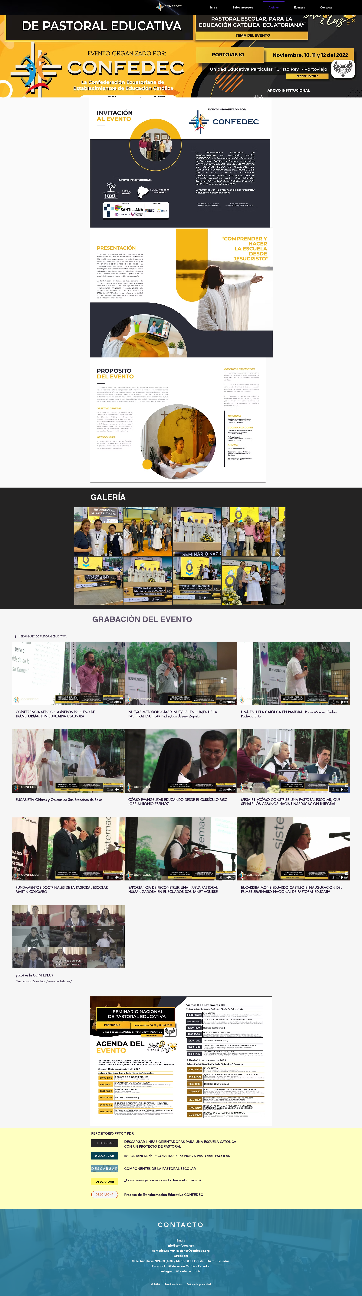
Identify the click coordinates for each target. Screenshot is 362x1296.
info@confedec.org (180, 1245)
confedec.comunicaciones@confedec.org (181, 1250)
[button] (41, 636)
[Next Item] (279, 556)
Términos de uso (174, 1284)
